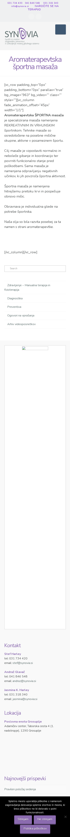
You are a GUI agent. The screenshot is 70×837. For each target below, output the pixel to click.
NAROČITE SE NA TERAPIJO (43, 7)
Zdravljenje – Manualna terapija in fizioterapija (27, 287)
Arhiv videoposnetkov (21, 324)
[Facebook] (31, 17)
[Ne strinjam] (65, 817)
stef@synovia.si (23, 663)
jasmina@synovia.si (25, 699)
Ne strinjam (44, 819)
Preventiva (14, 307)
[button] (60, 29)
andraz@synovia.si (24, 681)
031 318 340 (50, 3)
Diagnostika (15, 298)
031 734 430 (14, 3)
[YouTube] (39, 17)
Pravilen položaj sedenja (20, 789)
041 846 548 (32, 3)
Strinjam (23, 819)
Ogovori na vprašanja (20, 315)
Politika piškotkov (35, 828)
